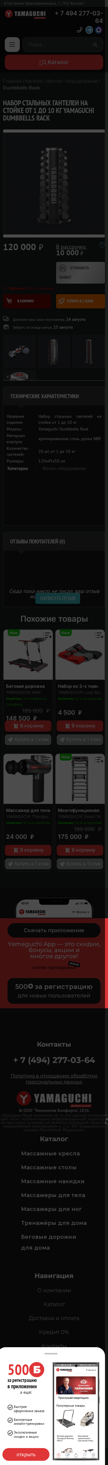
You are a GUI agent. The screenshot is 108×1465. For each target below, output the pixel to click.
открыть (25, 1454)
